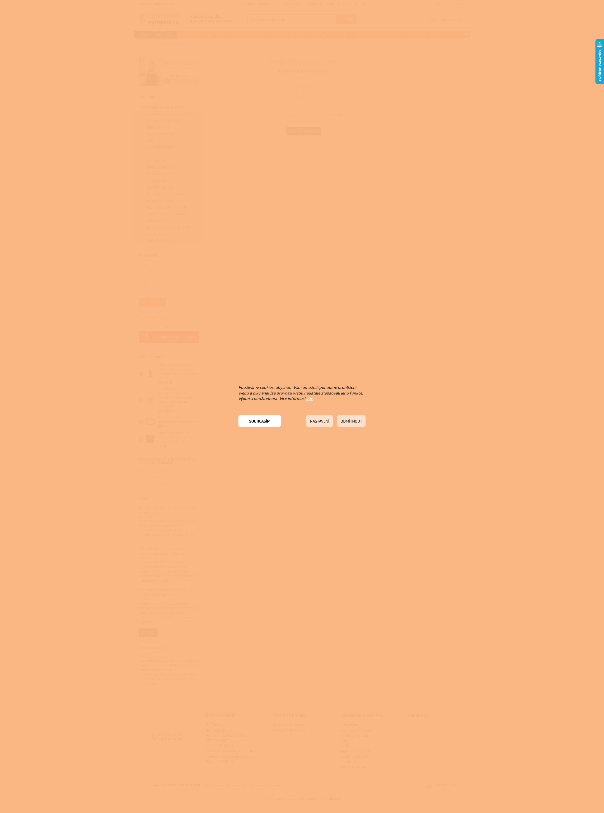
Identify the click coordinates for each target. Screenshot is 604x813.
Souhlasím (260, 421)
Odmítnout (351, 421)
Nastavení (319, 421)
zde (309, 398)
